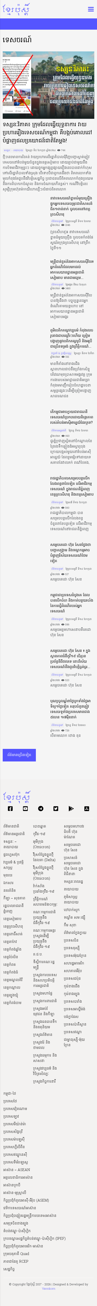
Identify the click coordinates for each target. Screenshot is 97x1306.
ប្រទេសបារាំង (73, 1001)
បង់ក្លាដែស (71, 1017)
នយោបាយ (71, 889)
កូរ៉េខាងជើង (72, 986)
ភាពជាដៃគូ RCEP (15, 1261)
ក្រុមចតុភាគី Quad (16, 1254)
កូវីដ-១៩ (39, 834)
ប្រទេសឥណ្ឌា (73, 1032)
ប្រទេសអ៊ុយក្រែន (75, 956)
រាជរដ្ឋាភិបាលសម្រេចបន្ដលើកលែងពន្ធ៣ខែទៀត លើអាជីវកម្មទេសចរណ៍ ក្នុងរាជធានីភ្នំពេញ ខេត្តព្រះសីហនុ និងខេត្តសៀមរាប (72, 486)
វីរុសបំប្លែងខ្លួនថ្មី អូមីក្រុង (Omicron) (43, 873)
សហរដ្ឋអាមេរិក (74, 963)
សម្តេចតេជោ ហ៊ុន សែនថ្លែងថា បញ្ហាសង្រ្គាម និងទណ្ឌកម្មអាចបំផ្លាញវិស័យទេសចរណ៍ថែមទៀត (70, 553)
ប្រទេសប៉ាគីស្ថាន (75, 1024)
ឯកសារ (8, 883)
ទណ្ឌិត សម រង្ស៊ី (74, 917)
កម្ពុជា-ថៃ (9, 1093)
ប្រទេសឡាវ (11, 1116)
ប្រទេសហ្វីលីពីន (14, 1147)
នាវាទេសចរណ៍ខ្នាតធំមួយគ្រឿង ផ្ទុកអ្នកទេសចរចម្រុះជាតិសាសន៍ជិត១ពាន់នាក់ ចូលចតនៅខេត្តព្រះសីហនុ (71, 206)
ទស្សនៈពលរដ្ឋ (73, 882)
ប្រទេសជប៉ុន (72, 979)
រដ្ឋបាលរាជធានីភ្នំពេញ (13, 908)
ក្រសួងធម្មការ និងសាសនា (45, 1058)
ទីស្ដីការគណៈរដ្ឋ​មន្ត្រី (44, 965)
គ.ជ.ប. (38, 954)
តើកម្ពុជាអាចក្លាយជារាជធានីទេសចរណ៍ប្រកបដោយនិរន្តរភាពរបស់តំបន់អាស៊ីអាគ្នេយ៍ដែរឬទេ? (71, 417)
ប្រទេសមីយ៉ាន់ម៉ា (14, 1124)
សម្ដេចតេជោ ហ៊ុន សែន (72, 847)
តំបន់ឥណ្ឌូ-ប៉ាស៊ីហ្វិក (17, 1231)
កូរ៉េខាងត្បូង (72, 994)
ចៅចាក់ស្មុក (72, 910)
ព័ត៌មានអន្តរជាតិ (58, 430)
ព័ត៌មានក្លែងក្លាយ (75, 933)
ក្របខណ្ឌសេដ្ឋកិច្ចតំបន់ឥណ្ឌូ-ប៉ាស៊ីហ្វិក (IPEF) (34, 1239)
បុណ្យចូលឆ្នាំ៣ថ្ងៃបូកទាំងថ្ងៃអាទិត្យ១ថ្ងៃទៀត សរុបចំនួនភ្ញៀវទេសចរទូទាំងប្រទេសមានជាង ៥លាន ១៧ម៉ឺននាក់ (70, 709)
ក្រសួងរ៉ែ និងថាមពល (41, 1045)
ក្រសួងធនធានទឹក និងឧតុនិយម (45, 1024)
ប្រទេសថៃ (10, 1101)
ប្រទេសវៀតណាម (15, 1109)
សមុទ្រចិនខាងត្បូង (15, 1223)
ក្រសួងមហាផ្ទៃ (42, 993)
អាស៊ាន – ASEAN (16, 1170)
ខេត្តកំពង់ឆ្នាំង (12, 949)
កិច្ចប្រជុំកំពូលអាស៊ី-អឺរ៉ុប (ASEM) (26, 1200)
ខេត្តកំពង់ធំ (10, 972)
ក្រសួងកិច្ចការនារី (44, 1081)
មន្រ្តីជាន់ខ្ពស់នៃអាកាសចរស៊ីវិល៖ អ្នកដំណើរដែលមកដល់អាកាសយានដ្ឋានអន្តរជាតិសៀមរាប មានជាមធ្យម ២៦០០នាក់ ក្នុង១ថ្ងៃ (72, 270)
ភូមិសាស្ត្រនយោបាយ (71, 899)
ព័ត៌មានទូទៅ (57, 221)
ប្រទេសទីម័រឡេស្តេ (15, 1162)
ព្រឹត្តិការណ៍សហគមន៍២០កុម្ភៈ (45, 902)
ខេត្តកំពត (9, 965)
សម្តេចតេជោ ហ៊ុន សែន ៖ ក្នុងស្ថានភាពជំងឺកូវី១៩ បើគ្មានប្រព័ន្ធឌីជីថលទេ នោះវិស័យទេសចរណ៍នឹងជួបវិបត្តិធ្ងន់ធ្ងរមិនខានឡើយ (70, 659)
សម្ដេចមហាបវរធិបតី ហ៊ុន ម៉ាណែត (74, 832)
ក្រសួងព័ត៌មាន (42, 1035)
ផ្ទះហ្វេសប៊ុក (11, 855)
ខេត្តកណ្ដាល (11, 988)
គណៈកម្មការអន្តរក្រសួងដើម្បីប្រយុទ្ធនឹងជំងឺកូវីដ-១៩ (44, 939)
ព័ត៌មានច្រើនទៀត (19, 755)
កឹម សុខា (70, 925)
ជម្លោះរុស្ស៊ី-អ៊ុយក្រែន (74, 1042)
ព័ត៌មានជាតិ (11, 826)
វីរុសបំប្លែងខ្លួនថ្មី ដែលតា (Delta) (44, 857)
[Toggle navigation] (89, 9)
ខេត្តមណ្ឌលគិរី (13, 980)
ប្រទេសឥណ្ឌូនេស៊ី (15, 1155)
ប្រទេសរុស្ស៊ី (72, 948)
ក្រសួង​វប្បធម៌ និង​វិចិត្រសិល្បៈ (45, 1071)
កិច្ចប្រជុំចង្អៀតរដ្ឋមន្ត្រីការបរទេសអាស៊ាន (29, 1216)
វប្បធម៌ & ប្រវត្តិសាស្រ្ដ (61, 353)
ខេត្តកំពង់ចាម (12, 1003)
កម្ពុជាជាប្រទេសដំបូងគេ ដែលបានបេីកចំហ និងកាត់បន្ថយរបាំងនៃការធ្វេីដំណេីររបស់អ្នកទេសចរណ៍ (71, 603)
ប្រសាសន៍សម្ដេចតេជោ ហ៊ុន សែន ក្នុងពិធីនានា (73, 866)
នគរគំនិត (9, 890)
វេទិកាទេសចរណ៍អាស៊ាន (19, 1208)
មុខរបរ (7, 875)
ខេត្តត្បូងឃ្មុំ (10, 995)
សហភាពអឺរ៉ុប (73, 971)
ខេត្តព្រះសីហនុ (13, 926)
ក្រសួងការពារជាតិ (45, 1001)
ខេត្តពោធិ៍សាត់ (13, 934)
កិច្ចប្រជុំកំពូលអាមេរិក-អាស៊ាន (23, 1246)
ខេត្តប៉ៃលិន (10, 957)
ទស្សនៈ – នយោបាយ (10, 844)
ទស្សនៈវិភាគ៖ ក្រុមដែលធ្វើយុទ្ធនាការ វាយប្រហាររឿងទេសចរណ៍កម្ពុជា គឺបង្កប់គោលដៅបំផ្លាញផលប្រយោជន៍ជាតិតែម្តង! (47, 133)
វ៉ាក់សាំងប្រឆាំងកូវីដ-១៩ (43, 889)
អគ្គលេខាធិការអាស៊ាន (18, 1177)
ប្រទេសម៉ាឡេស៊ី (14, 1139)
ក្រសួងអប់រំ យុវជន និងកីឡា (43, 1011)
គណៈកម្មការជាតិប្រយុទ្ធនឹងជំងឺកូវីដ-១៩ (44, 918)
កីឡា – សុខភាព (14, 898)
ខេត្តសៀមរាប (12, 919)
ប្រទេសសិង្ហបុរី (13, 1132)
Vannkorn (48, 1289)
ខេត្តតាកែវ (10, 942)
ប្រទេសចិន (71, 940)
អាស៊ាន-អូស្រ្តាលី (14, 1193)
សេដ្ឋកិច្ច (9, 1269)
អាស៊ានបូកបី (11, 1185)
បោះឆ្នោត (39, 826)
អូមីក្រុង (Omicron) (41, 844)
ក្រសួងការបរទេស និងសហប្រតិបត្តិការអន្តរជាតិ (45, 981)
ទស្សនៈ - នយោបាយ (13, 150)
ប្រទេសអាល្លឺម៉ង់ (74, 1009)
